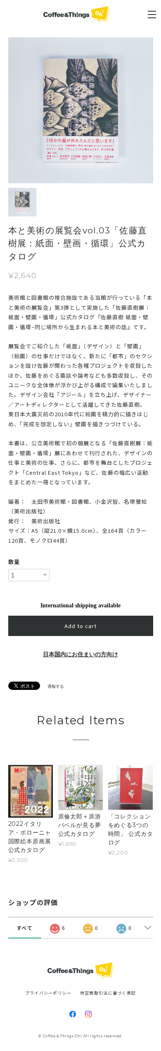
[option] (80, 110)
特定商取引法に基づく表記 (108, 993)
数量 (14, 562)
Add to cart (80, 626)
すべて (25, 927)
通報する (55, 686)
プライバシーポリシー (48, 993)
